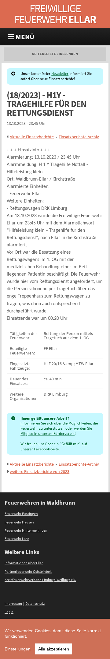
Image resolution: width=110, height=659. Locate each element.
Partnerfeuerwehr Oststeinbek (28, 571)
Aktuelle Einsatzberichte (32, 136)
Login (9, 612)
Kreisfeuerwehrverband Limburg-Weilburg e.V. (40, 580)
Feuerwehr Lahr (17, 539)
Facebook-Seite (46, 449)
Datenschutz (35, 603)
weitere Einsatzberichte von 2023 (39, 471)
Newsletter (59, 73)
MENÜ (24, 36)
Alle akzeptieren (53, 649)
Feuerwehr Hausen (19, 522)
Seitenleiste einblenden (55, 54)
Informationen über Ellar (24, 563)
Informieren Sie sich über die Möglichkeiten (55, 423)
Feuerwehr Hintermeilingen (26, 530)
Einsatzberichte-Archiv (79, 136)
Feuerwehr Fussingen (21, 514)
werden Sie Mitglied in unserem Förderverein (56, 431)
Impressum (13, 603)
